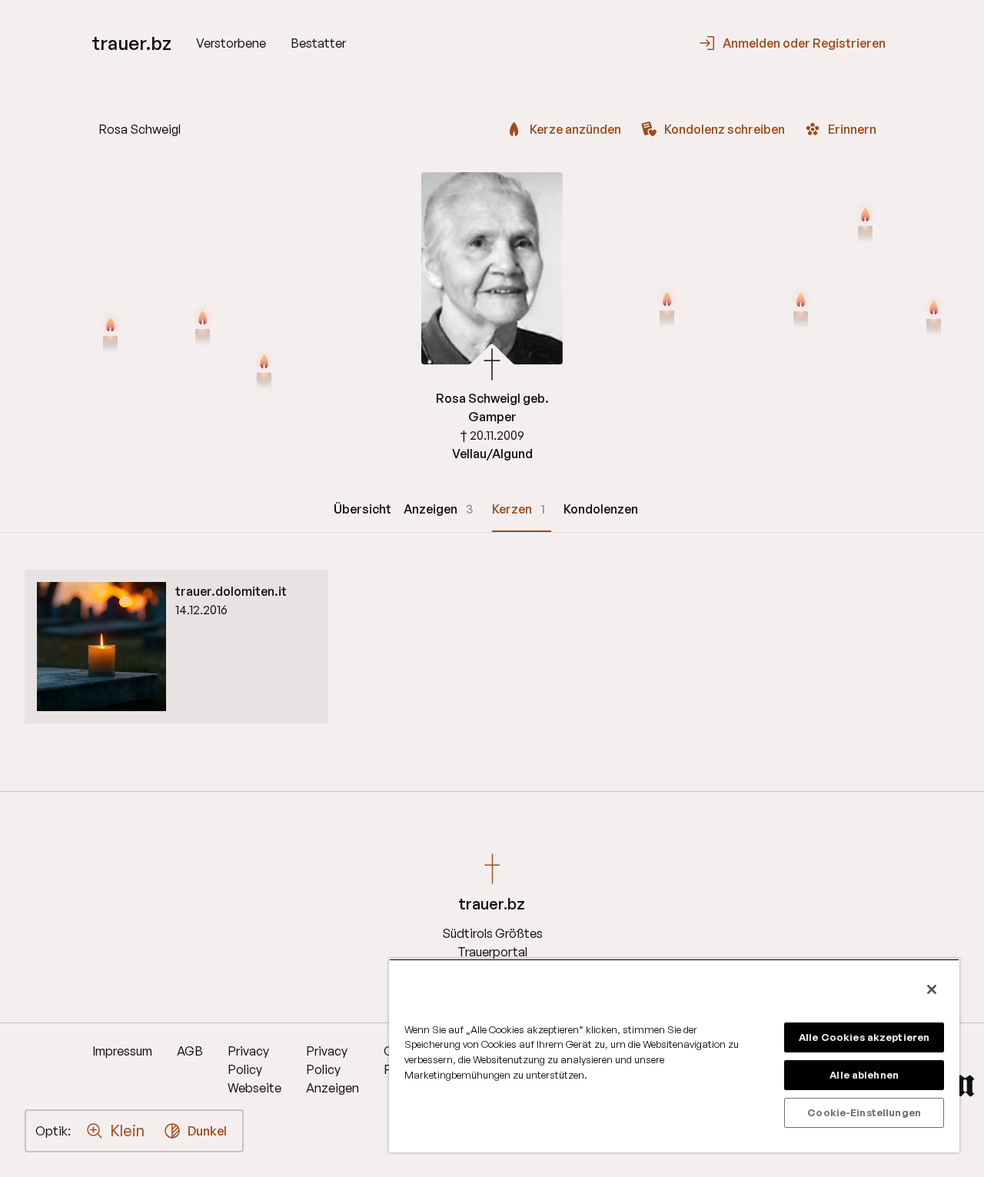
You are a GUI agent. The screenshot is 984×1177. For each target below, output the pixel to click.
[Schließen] (932, 989)
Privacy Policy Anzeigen (332, 1069)
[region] (674, 1055)
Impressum (122, 1051)
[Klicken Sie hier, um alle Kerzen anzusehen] (110, 334)
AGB (190, 1051)
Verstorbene (231, 43)
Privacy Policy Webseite (254, 1069)
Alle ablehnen (864, 1075)
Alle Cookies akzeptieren (864, 1037)
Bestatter (318, 43)
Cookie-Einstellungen (864, 1112)
